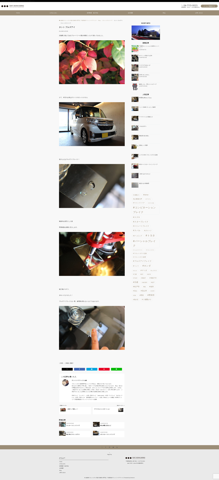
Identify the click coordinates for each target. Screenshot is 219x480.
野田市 (151, 295)
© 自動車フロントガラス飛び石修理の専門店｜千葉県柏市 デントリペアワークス (104, 477)
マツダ (144, 270)
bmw (146, 195)
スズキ (137, 217)
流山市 (144, 291)
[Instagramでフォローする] (109, 447)
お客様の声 (138, 199)
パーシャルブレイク (144, 243)
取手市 (149, 274)
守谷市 (135, 278)
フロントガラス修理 (140, 257)
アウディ (148, 199)
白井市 (152, 291)
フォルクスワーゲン (138, 250)
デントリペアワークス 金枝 (79, 380)
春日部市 (145, 282)
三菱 (135, 274)
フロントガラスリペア (65, 23)
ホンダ (147, 265)
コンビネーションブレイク (144, 210)
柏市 (152, 287)
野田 (142, 295)
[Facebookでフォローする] (105, 447)
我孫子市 (154, 278)
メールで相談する (209, 6)
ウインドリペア (139, 203)
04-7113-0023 (190, 5)
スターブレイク (141, 222)
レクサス (154, 270)
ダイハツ (148, 230)
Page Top (109, 454)
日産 (136, 282)
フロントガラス (150, 250)
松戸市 (137, 286)
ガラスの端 (151, 203)
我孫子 (144, 278)
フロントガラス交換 (140, 253)
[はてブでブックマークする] (91, 369)
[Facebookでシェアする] (79, 369)
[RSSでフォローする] (117, 447)
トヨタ (151, 235)
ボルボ (135, 270)
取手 (142, 274)
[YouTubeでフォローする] (113, 447)
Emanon (132, 477)
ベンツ (136, 266)
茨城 (135, 295)
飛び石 (136, 299)
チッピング (138, 236)
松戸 (153, 282)
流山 (135, 291)
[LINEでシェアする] (116, 369)
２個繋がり (147, 299)
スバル (137, 230)
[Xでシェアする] (67, 369)
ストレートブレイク (141, 226)
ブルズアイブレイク (143, 261)
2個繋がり (137, 195)
